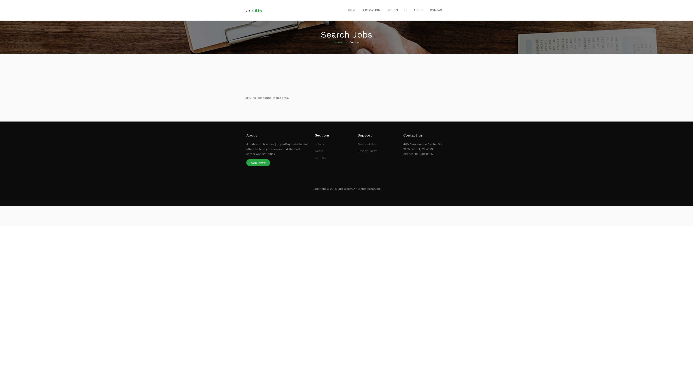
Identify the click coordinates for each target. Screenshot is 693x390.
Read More (258, 162)
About (419, 10)
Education (371, 10)
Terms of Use (367, 144)
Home (352, 10)
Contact (437, 10)
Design (392, 10)
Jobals (319, 144)
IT (405, 10)
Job (254, 10)
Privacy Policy (367, 151)
